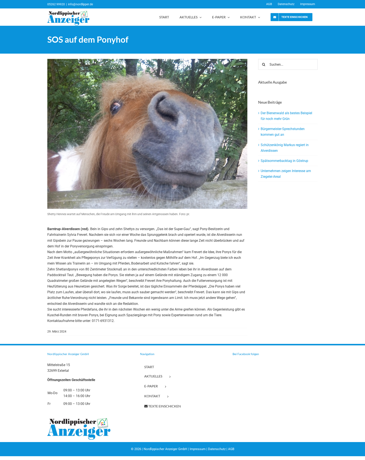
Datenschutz (217, 449)
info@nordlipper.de (80, 4)
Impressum (198, 449)
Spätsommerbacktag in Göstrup (284, 161)
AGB (231, 449)
